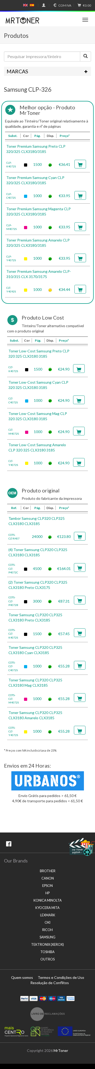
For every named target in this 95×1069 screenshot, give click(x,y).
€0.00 (87, 5)
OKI (47, 922)
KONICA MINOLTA (48, 900)
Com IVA (64, 5)
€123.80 (64, 536)
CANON (47, 878)
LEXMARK (47, 915)
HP (47, 893)
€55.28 (64, 666)
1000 (37, 195)
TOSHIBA (47, 952)
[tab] (47, 71)
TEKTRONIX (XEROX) (47, 945)
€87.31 (64, 601)
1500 (37, 164)
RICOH (47, 930)
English (25, 5)
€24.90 (63, 369)
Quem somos (22, 977)
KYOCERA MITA (47, 908)
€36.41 (64, 164)
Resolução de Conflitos (49, 982)
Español (32, 5)
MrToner (61, 1050)
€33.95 (64, 195)
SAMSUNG (47, 937)
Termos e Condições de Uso (61, 977)
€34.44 (64, 289)
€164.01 (64, 568)
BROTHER (47, 871)
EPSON (47, 886)
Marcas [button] (17, 71)
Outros (47, 959)
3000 (37, 601)
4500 (37, 568)
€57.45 (64, 633)
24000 (37, 536)
